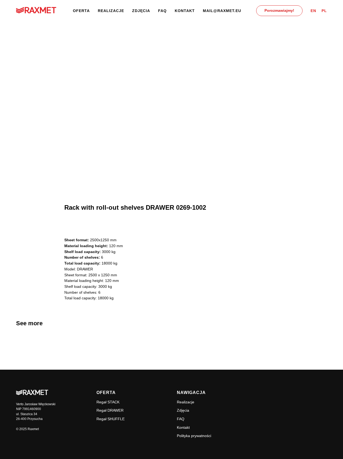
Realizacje (111, 11)
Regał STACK (108, 402)
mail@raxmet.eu (222, 11)
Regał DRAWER (110, 410)
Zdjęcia (141, 11)
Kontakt (185, 11)
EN (313, 11)
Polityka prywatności (194, 436)
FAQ (162, 11)
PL (324, 11)
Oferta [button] (81, 11)
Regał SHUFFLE (110, 419)
